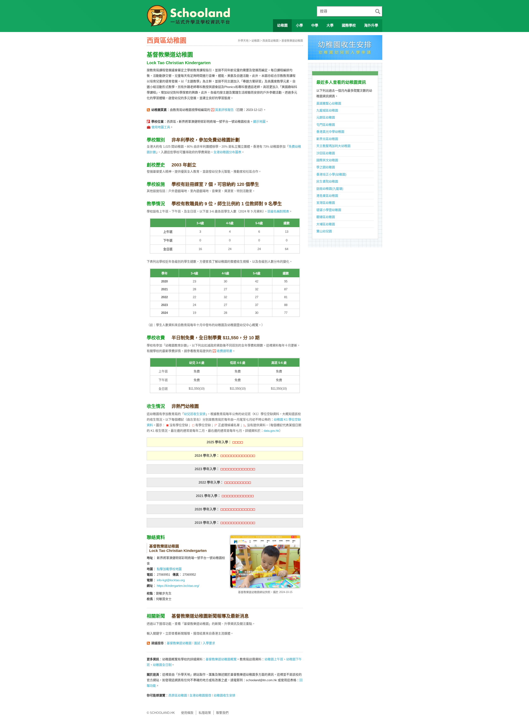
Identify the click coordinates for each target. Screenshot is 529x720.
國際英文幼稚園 (327, 160)
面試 (197, 643)
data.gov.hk (271, 430)
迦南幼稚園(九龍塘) (329, 188)
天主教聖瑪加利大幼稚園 (333, 146)
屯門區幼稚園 (325, 124)
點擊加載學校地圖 (169, 569)
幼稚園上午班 (273, 659)
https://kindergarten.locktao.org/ (178, 585)
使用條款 (187, 712)
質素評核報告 (224, 109)
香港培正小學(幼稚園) (331, 174)
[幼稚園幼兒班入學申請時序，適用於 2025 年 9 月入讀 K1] (345, 48)
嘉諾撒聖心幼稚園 (328, 103)
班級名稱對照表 (278, 211)
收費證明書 (224, 351)
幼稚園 (255, 40)
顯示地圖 (259, 121)
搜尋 (323, 11)
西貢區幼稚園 (270, 40)
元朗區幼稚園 (325, 117)
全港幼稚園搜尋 (200, 695)
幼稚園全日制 (162, 665)
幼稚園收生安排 (224, 695)
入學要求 (209, 643)
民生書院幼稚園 (327, 181)
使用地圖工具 (160, 127)
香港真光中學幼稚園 (330, 131)
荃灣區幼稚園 (325, 202)
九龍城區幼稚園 (327, 110)
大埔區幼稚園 (325, 224)
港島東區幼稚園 (327, 195)
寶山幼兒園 (324, 231)
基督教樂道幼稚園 (292, 40)
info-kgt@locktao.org (171, 580)
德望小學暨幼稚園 (328, 210)
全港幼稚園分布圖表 (227, 152)
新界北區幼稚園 (327, 139)
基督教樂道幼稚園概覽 (221, 659)
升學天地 (243, 40)
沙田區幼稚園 (325, 153)
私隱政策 (205, 712)
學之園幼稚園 (325, 167)
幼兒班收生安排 (195, 414)
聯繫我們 (222, 712)
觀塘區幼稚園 (325, 217)
